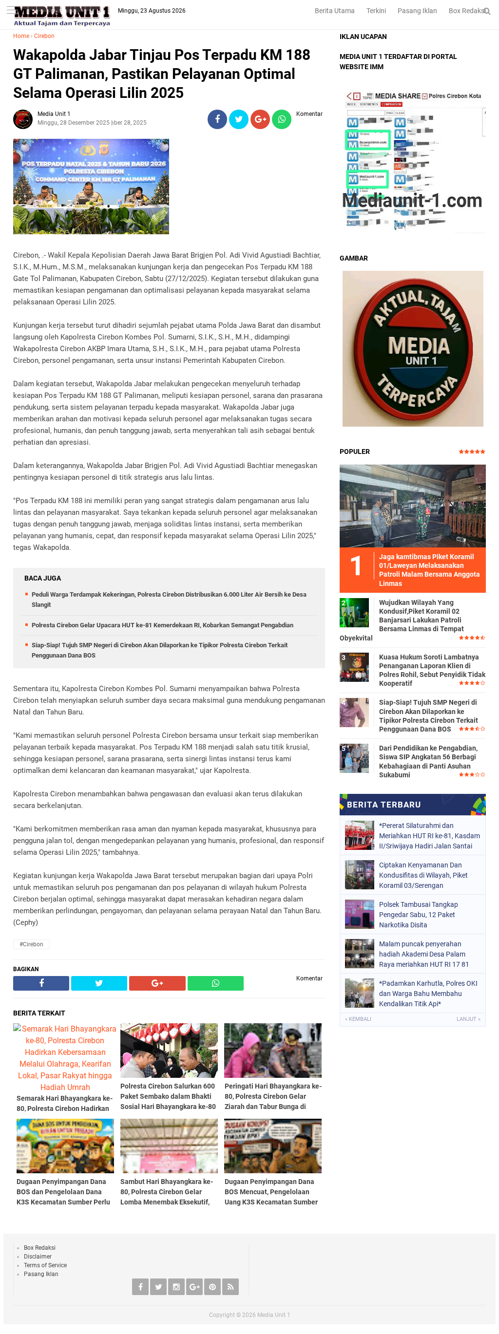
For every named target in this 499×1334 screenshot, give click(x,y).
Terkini (376, 11)
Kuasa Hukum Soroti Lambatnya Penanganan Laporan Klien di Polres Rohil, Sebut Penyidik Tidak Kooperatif (432, 670)
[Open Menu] (12, 11)
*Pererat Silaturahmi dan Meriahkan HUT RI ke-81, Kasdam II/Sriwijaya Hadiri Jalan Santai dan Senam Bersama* (429, 836)
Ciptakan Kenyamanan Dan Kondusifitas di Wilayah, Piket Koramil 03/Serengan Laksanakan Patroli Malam (423, 875)
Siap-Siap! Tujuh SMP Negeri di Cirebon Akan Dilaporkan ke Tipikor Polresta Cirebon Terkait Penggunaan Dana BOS (428, 715)
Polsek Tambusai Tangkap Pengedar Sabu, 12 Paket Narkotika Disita (418, 915)
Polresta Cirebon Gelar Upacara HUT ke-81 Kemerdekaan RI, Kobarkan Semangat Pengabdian (162, 625)
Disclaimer (38, 1256)
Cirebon (44, 36)
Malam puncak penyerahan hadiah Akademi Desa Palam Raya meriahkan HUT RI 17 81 (424, 954)
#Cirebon (31, 944)
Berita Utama (335, 11)
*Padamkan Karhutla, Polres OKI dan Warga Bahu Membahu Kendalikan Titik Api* (428, 993)
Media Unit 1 (273, 1315)
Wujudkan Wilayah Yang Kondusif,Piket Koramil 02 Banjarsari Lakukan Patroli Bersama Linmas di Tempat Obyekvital (402, 620)
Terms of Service (45, 1265)
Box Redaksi (467, 11)
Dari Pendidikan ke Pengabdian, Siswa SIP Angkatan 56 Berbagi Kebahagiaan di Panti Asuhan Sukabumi (428, 761)
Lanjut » (468, 1019)
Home (21, 36)
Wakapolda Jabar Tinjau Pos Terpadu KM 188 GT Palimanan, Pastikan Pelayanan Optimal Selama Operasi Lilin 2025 (161, 73)
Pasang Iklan (417, 11)
